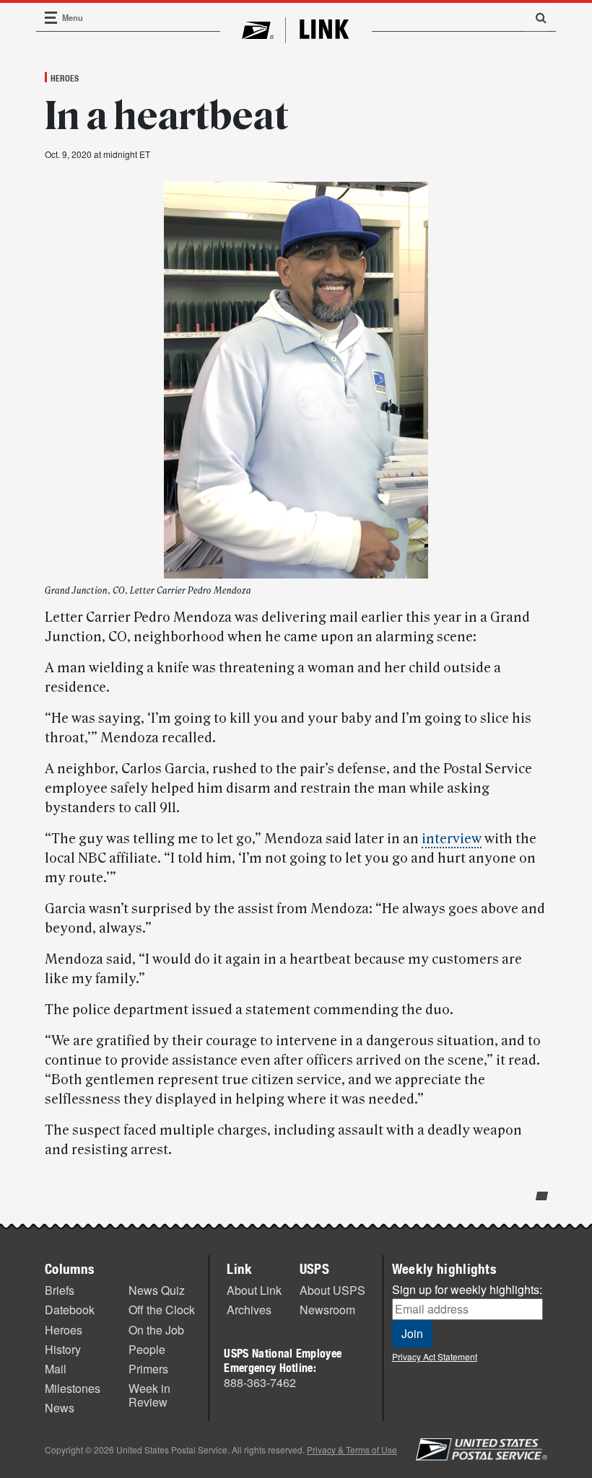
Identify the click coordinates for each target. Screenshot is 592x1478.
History (63, 1349)
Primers (148, 1368)
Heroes (65, 78)
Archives (249, 1309)
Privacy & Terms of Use (352, 1449)
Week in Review (149, 1395)
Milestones (72, 1388)
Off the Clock (162, 1309)
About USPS (332, 1290)
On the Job (156, 1329)
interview (452, 839)
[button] (535, 17)
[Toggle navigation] (51, 18)
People (147, 1349)
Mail (55, 1368)
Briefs (59, 1290)
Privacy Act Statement (434, 1356)
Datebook (70, 1309)
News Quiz (157, 1290)
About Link (254, 1290)
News (59, 1407)
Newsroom (327, 1309)
